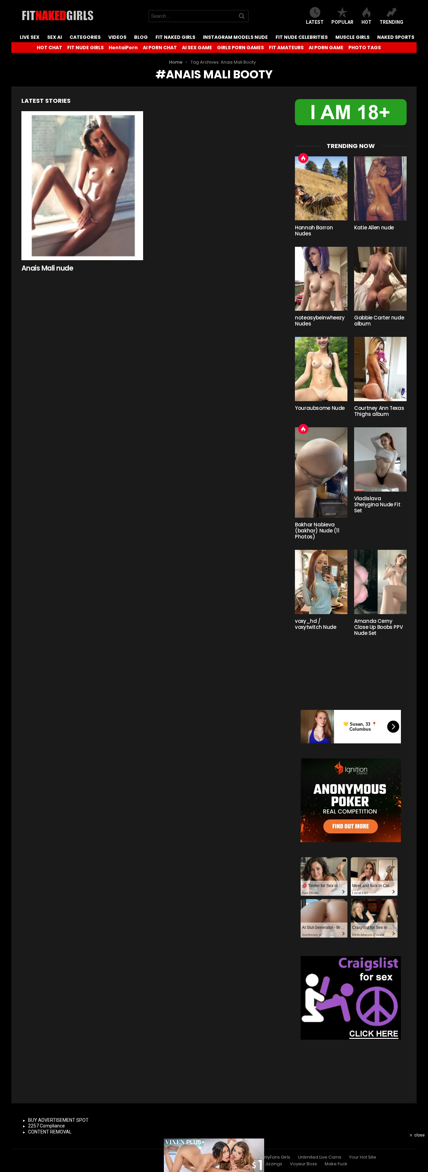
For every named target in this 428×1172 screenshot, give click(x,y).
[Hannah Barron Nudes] (321, 188)
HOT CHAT (49, 47)
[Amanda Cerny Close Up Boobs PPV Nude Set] (380, 582)
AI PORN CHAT (160, 47)
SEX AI (54, 37)
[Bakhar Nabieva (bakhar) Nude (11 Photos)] (321, 472)
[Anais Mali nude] (82, 185)
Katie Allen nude (374, 227)
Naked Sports (395, 37)
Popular (342, 22)
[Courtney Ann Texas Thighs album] (380, 369)
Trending (391, 22)
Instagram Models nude (235, 37)
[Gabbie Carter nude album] (380, 279)
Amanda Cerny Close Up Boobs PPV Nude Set (378, 627)
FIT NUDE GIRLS (85, 47)
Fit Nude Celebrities (302, 37)
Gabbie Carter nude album (379, 320)
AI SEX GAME (197, 47)
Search (241, 17)
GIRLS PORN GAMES (240, 47)
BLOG (141, 37)
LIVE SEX (29, 37)
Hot (366, 22)
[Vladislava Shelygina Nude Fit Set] (380, 459)
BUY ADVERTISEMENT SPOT (58, 1120)
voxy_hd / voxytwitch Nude (315, 624)
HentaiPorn (123, 47)
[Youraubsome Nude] (321, 369)
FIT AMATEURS (286, 47)
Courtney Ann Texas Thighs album (379, 411)
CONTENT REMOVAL (50, 1131)
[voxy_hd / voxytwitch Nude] (321, 582)
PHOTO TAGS (364, 47)
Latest (315, 22)
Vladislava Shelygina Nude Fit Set (377, 504)
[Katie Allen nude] (380, 188)
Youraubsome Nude (320, 408)
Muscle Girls (352, 37)
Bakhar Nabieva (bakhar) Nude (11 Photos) (317, 530)
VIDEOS (117, 37)
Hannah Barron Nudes (314, 230)
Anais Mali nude (47, 268)
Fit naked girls (175, 37)
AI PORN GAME (326, 47)
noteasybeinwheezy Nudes (320, 320)
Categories (85, 37)
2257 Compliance (46, 1125)
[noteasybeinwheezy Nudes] (321, 279)
